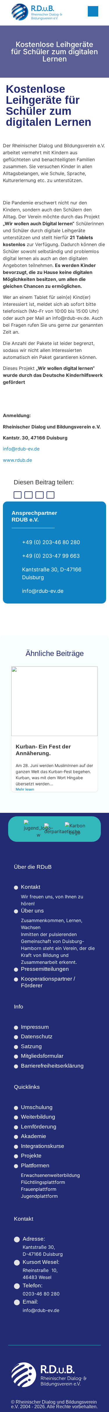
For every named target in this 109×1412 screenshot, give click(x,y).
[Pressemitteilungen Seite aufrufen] (16, 970)
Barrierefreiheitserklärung (52, 1066)
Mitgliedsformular (42, 1056)
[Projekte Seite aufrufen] (16, 1156)
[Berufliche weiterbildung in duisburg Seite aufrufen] (16, 1117)
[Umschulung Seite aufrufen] (16, 1108)
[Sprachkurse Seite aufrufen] (16, 1137)
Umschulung (37, 1107)
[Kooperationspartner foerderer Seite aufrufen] (16, 979)
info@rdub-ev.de (21, 449)
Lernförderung (38, 1127)
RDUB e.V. (25, 520)
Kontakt (30, 887)
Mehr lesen (25, 789)
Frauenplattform (38, 1189)
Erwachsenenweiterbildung (50, 1175)
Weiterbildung (38, 1117)
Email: (30, 1302)
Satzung (31, 1046)
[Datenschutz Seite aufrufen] (16, 1037)
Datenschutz (37, 1036)
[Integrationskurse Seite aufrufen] (16, 1147)
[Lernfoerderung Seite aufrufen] (16, 1127)
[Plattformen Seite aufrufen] (16, 1166)
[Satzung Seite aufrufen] (16, 1047)
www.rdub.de (17, 460)
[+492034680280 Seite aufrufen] (17, 1286)
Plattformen (35, 1165)
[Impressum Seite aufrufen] (16, 1028)
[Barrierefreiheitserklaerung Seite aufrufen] (16, 1066)
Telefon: (32, 1285)
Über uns (32, 911)
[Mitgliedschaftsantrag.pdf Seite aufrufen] (16, 1057)
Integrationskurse (42, 1146)
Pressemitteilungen (45, 969)
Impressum (35, 1027)
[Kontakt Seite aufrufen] (16, 888)
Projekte (31, 1156)
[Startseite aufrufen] (37, 12)
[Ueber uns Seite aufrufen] (16, 911)
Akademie (33, 1136)
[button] (18, 495)
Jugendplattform (39, 1196)
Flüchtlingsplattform (43, 1182)
